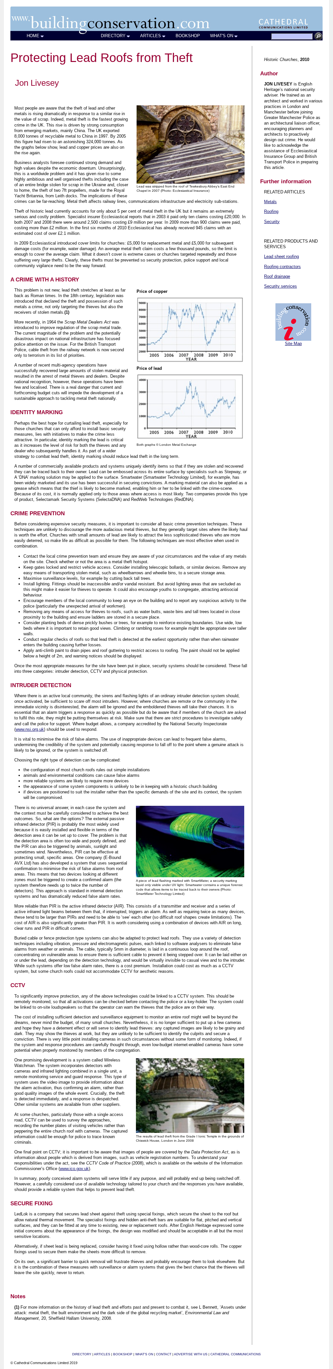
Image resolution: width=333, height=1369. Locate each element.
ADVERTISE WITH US (190, 1354)
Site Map (293, 343)
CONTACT (163, 1354)
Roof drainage (277, 276)
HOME (33, 35)
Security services (280, 286)
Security (272, 221)
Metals (270, 201)
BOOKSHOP (188, 35)
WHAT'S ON (221, 35)
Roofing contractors (282, 266)
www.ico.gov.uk (74, 1168)
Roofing (271, 211)
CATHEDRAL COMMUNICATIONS (235, 1354)
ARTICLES (150, 35)
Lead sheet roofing (281, 256)
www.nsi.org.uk (30, 729)
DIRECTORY (113, 35)
